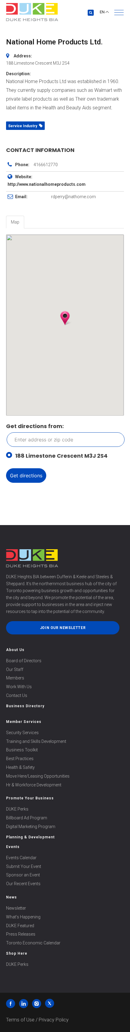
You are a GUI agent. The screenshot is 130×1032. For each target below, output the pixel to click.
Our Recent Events (23, 883)
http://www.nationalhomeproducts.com (47, 184)
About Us (15, 650)
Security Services (22, 732)
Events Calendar (21, 857)
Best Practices (20, 758)
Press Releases (20, 934)
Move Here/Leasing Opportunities (38, 776)
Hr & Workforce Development (33, 784)
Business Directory (25, 706)
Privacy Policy (54, 1020)
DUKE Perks (17, 809)
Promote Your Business (30, 798)
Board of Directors (23, 660)
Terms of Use (20, 1020)
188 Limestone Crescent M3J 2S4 (61, 456)
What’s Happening (23, 916)
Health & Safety (20, 767)
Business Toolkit (22, 749)
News (11, 897)
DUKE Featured (20, 925)
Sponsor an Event (23, 874)
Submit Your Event (23, 866)
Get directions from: (35, 426)
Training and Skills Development (36, 741)
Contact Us (16, 695)
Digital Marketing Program (30, 826)
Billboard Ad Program (26, 817)
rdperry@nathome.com (73, 196)
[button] (119, 13)
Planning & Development (30, 837)
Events (13, 847)
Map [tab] (15, 222)
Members (15, 678)
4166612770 (46, 164)
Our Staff (14, 669)
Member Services (23, 722)
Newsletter (16, 908)
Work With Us (19, 686)
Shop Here (16, 953)
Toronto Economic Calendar (33, 942)
